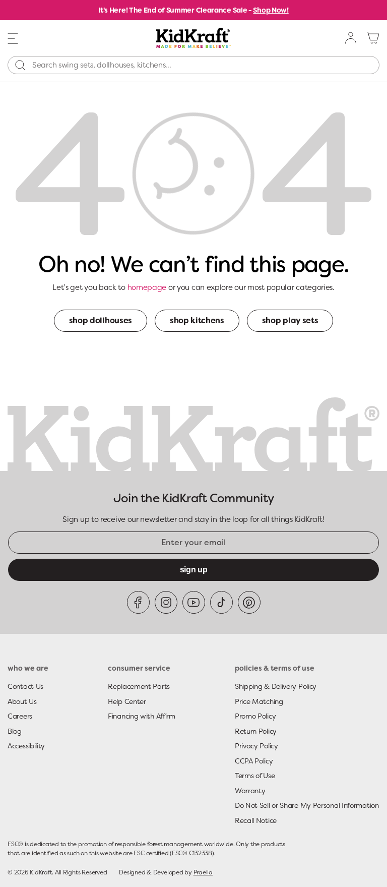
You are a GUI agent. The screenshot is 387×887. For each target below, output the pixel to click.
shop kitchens (197, 320)
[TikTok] (221, 602)
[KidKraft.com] (193, 38)
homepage (147, 287)
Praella (203, 872)
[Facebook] (138, 602)
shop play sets (290, 320)
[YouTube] (193, 602)
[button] (13, 37)
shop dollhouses (100, 320)
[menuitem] (351, 38)
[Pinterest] (249, 602)
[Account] (351, 38)
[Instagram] (166, 602)
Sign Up (194, 569)
